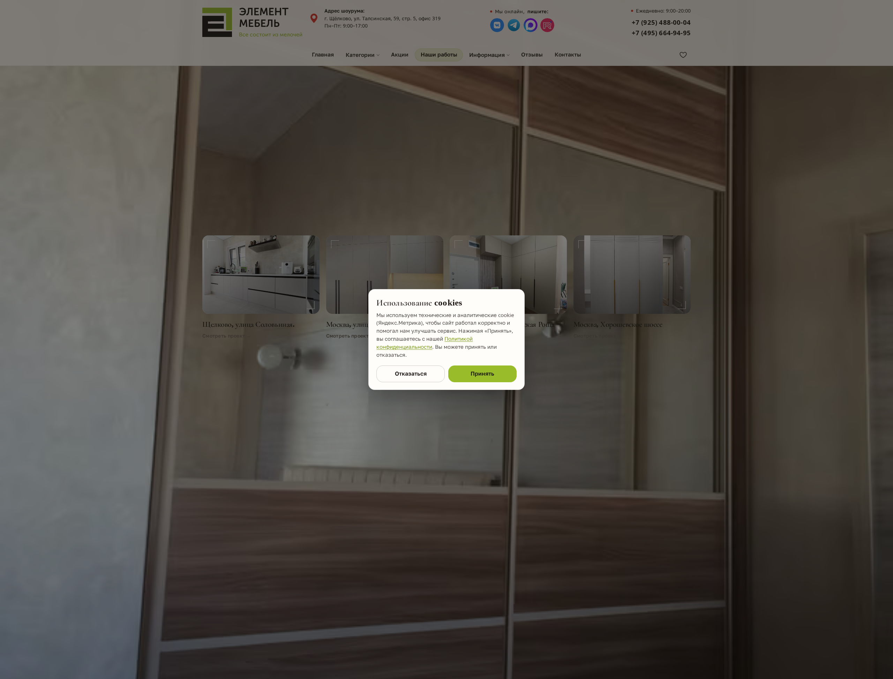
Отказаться (411, 373)
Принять (482, 373)
